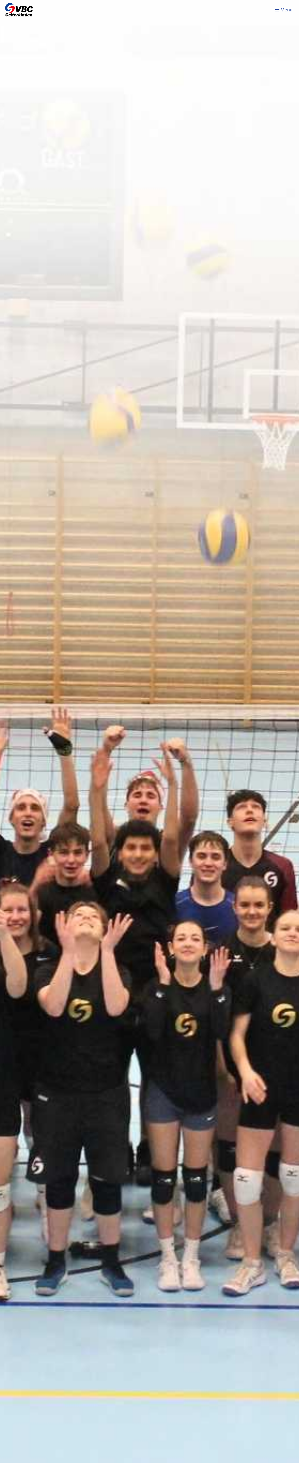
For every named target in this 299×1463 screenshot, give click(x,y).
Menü (285, 10)
